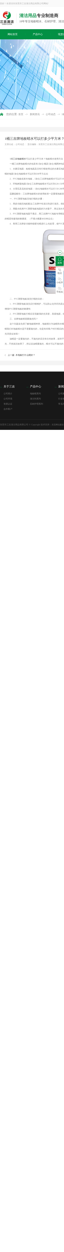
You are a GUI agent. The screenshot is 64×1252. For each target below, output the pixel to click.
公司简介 (8, 393)
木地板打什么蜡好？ (25, 355)
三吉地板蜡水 (19, 159)
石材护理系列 (36, 404)
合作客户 (8, 409)
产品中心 (38, 34)
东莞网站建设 (58, 424)
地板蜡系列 (35, 393)
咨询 (59, 263)
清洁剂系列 (35, 399)
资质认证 (8, 404)
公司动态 (51, 114)
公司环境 (8, 399)
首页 (20, 114)
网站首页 (13, 34)
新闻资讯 (35, 114)
